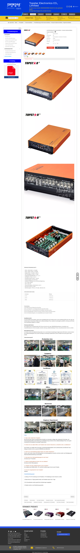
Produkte (25, 535)
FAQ (25, 538)
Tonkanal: (48, 41)
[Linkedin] (11, 532)
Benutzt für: (49, 38)
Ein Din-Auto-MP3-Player (10, 38)
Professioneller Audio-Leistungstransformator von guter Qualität (38, 519)
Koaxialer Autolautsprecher (10, 52)
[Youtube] (15, 532)
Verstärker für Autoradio (38, 502)
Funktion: (48, 36)
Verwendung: (49, 35)
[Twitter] (69, 6)
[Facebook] (67, 6)
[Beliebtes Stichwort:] (17, 18)
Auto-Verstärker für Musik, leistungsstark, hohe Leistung (49, 519)
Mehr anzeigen (11, 77)
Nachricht (25, 540)
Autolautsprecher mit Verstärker (49, 502)
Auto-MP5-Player (43, 535)
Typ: (47, 33)
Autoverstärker (7, 56)
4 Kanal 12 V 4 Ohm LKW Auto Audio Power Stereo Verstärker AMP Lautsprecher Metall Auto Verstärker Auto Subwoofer (60, 519)
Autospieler (7, 34)
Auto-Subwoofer (8, 54)
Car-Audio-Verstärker (40, 500)
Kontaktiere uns (27, 539)
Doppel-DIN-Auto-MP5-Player (11, 43)
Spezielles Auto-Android (10, 46)
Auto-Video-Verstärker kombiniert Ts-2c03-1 (71, 519)
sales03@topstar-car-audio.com (73, 18)
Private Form (7, 36)
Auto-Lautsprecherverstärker (60, 500)
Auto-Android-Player (9, 44)
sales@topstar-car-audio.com (41, 547)
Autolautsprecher (8, 48)
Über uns (25, 534)
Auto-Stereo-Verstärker (61, 502)
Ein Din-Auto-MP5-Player (10, 41)
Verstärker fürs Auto (49, 500)
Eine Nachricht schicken (63, 534)
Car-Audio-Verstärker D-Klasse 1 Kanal (27, 519)
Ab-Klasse (26, 500)
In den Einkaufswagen (62, 47)
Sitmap (46, 552)
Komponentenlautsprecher (10, 50)
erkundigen (50, 47)
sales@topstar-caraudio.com (18, 8)
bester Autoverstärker (28, 502)
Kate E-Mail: (60, 17)
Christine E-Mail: (71, 17)
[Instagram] (71, 6)
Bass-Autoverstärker (70, 502)
